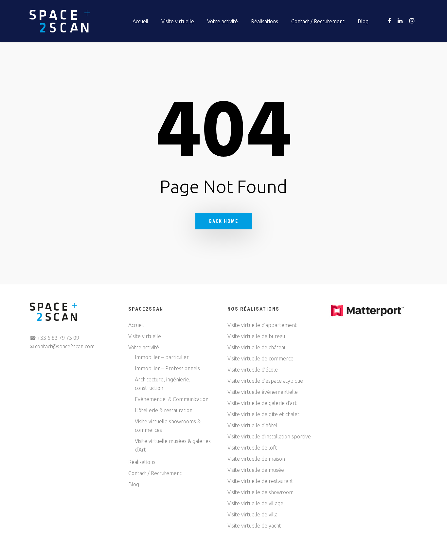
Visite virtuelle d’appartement (262, 325)
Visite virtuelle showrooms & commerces (168, 425)
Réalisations (264, 21)
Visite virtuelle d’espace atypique (265, 381)
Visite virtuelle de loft (252, 448)
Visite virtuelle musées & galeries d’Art (173, 445)
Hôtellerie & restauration (163, 410)
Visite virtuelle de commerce (260, 358)
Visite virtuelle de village (255, 503)
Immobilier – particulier (162, 357)
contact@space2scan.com (65, 346)
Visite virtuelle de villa (252, 514)
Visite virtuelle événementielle (262, 392)
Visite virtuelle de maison (256, 459)
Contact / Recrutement (318, 21)
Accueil (140, 21)
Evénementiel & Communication (171, 399)
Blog (363, 21)
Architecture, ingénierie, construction (162, 383)
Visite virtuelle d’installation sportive (269, 436)
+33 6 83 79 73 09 (58, 338)
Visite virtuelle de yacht (254, 526)
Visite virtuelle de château (257, 347)
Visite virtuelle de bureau (256, 336)
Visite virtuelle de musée (255, 470)
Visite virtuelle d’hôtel (252, 425)
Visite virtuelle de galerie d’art (262, 403)
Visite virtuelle (177, 21)
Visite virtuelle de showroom (260, 492)
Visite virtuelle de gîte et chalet (263, 414)
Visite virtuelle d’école (252, 370)
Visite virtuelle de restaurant (260, 481)
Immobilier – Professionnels (167, 368)
